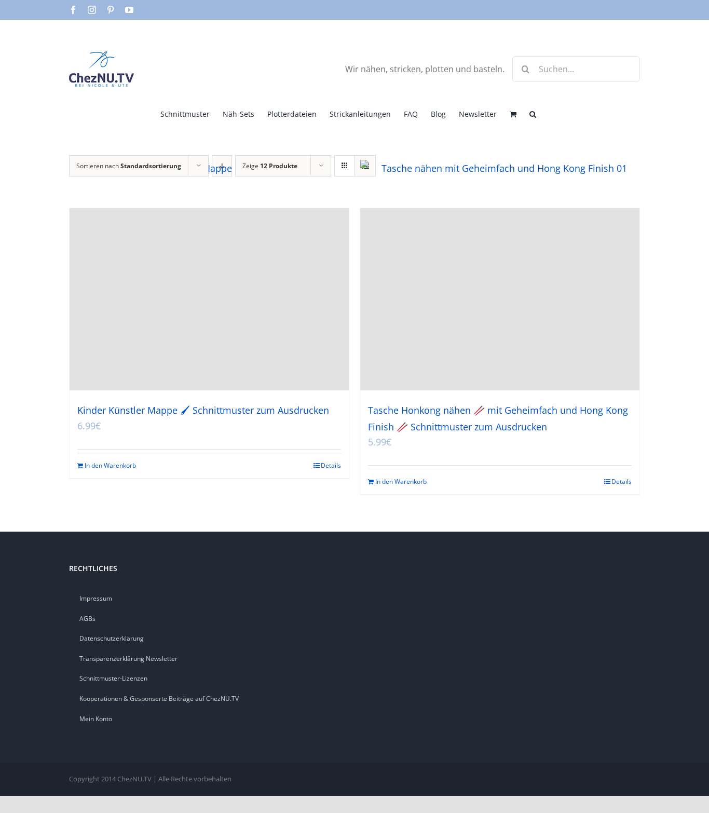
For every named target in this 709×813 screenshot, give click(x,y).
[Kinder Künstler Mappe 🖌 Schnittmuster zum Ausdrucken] (209, 299)
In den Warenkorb (110, 465)
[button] (532, 113)
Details (331, 465)
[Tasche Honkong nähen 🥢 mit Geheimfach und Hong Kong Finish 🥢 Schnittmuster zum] (499, 299)
